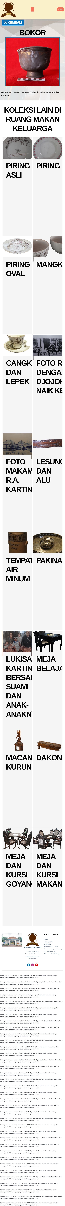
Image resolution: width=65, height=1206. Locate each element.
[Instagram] (32, 965)
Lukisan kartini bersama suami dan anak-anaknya (23, 686)
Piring (48, 165)
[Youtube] (36, 965)
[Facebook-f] (28, 965)
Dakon (49, 757)
